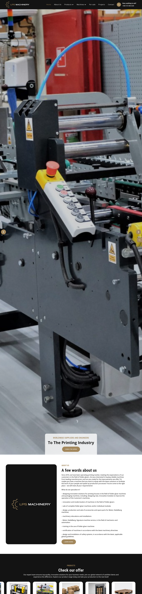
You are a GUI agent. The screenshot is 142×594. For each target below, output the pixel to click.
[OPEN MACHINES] (85, 4)
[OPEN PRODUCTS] (73, 4)
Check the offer (71, 449)
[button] (3, 231)
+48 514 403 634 (128, 6)
